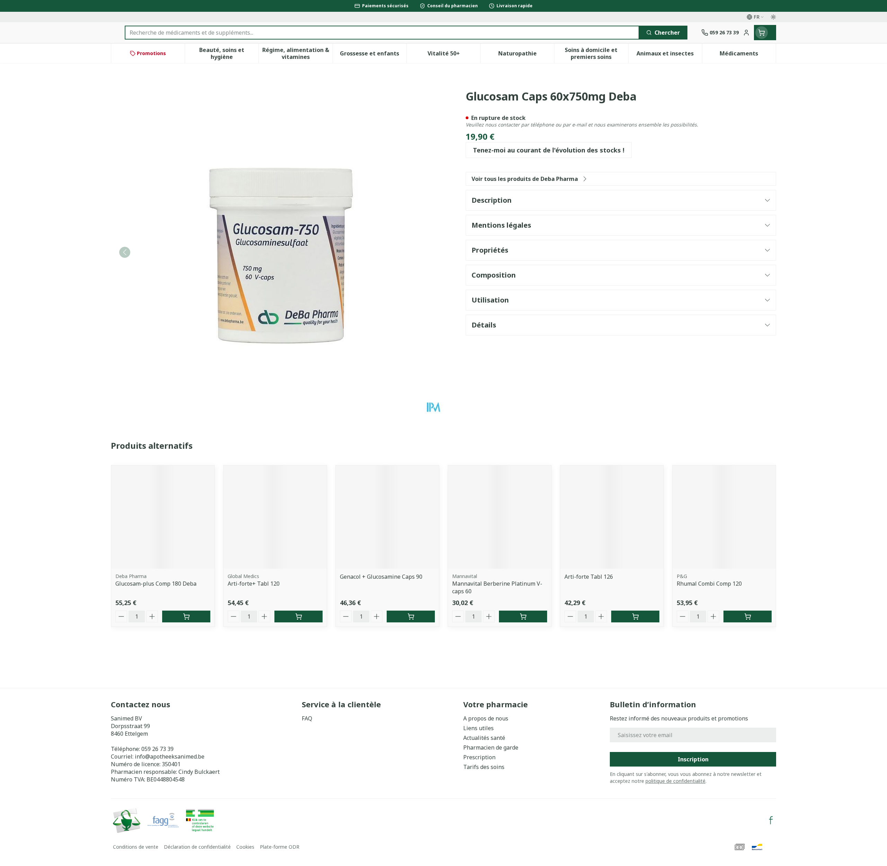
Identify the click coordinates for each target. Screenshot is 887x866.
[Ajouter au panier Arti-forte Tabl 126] (635, 616)
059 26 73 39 (157, 749)
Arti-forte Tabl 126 (588, 576)
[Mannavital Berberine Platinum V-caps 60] (499, 517)
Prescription (479, 757)
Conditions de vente (135, 846)
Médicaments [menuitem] (748, 55)
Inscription (693, 759)
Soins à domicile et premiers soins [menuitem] (596, 53)
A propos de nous (485, 718)
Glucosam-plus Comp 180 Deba (155, 583)
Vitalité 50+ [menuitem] (454, 55)
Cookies (245, 846)
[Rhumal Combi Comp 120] (724, 517)
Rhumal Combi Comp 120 (709, 583)
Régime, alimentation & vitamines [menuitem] (297, 53)
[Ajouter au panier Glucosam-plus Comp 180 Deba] (186, 616)
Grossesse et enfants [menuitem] (373, 55)
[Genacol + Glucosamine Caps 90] (387, 517)
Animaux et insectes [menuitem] (669, 55)
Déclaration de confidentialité (197, 846)
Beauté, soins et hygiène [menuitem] (228, 53)
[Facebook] (771, 820)
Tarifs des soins (483, 767)
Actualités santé (484, 738)
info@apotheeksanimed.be (169, 756)
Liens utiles (478, 728)
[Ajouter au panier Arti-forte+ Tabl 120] (298, 616)
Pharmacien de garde (490, 747)
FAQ (307, 718)
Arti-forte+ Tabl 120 (254, 583)
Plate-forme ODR (279, 846)
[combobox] (382, 33)
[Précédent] (124, 252)
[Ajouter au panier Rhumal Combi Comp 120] (747, 616)
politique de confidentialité (675, 781)
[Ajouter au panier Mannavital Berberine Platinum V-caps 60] (523, 616)
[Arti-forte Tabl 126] (612, 517)
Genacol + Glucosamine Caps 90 (381, 576)
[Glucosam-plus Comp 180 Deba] (162, 517)
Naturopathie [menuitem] (526, 55)
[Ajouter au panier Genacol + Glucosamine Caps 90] (411, 616)
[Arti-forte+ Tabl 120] (275, 517)
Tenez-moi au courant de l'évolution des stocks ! (548, 150)
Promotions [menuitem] (151, 53)
